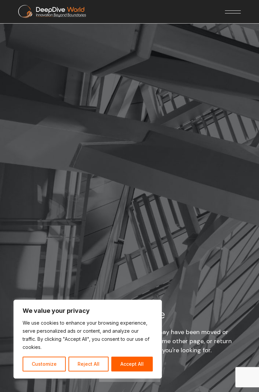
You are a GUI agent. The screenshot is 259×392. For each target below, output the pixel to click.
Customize (44, 364)
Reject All (88, 364)
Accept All (132, 364)
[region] (87, 339)
